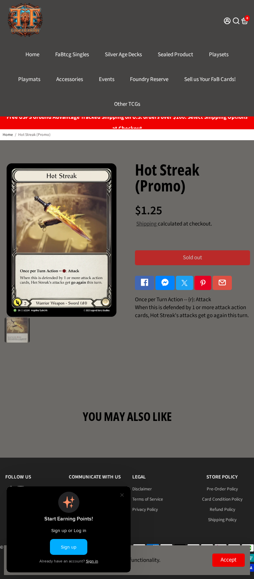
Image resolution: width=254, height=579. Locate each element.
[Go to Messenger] (165, 283)
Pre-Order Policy (222, 489)
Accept (228, 560)
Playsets (219, 55)
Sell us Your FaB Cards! (210, 79)
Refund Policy (222, 509)
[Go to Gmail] (222, 283)
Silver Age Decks (123, 55)
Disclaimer (142, 489)
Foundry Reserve (149, 79)
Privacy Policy (145, 509)
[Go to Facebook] (144, 283)
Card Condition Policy (222, 499)
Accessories (69, 79)
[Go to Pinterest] (203, 283)
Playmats (29, 79)
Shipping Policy (222, 520)
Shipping (147, 224)
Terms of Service (147, 499)
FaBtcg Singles (72, 55)
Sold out (192, 258)
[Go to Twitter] (184, 283)
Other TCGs (127, 104)
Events (106, 79)
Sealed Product (175, 55)
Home (32, 55)
